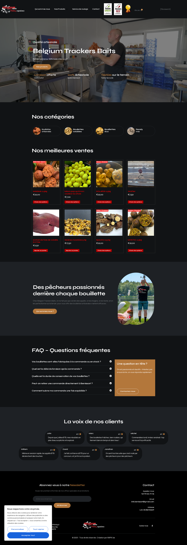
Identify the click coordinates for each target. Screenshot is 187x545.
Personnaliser (17, 529)
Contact (95, 9)
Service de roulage (80, 9)
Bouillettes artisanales (46, 130)
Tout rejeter (38, 529)
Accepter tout (28, 535)
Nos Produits (59, 9)
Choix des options (40, 202)
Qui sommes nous (42, 9)
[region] (28, 523)
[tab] (72, 362)
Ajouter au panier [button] (40, 250)
